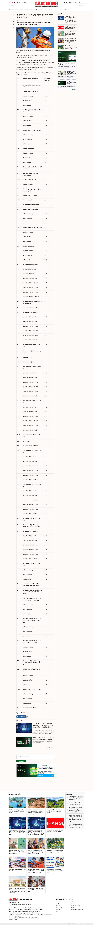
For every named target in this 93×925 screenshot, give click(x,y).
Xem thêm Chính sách (15, 794)
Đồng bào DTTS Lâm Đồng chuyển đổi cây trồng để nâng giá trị (54, 811)
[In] (27, 716)
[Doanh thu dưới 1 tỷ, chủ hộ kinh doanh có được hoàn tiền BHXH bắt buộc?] (61, 33)
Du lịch (51, 9)
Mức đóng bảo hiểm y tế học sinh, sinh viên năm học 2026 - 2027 (54, 871)
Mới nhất (12, 9)
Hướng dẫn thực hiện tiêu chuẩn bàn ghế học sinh (17, 870)
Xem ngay (40, 775)
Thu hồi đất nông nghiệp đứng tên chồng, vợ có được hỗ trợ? (71, 47)
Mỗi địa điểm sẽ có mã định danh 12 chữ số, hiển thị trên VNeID (16, 811)
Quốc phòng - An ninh (38, 9)
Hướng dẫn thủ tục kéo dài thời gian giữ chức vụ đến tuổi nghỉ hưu (70, 27)
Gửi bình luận (21, 761)
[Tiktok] (66, 899)
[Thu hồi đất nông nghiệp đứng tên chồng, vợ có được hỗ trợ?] (61, 47)
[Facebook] (72, 899)
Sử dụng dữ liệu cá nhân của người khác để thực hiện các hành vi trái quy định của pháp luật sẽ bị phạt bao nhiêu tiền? (71, 20)
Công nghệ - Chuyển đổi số (64, 9)
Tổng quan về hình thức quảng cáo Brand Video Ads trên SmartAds (71, 73)
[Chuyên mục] (9, 3)
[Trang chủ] (9, 9)
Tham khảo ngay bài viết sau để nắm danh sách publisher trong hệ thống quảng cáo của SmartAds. (67, 86)
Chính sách (56, 9)
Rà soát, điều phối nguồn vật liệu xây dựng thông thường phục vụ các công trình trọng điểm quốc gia (35, 812)
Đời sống (27, 9)
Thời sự (20, 9)
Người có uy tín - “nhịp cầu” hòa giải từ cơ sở (75, 803)
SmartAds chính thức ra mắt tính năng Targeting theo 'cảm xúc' (43, 738)
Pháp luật (31, 9)
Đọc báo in (12, 5)
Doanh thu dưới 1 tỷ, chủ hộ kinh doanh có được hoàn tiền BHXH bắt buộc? (70, 34)
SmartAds (20, 747)
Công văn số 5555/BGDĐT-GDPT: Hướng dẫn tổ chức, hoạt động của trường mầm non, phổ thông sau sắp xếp (76, 818)
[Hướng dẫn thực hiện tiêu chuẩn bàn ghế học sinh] (17, 862)
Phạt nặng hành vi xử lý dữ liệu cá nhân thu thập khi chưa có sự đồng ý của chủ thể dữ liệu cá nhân (43, 726)
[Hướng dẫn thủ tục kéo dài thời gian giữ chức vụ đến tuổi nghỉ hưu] (61, 27)
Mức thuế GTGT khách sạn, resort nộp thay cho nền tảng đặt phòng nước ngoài (71, 40)
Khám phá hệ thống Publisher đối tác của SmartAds (71, 82)
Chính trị (16, 9)
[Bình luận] (14, 24)
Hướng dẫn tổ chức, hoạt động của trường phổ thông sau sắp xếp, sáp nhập (76, 826)
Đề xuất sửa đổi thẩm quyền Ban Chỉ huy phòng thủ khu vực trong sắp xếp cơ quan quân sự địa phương (17, 890)
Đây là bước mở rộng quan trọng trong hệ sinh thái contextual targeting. (42, 742)
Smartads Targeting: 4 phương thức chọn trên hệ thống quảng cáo (45, 768)
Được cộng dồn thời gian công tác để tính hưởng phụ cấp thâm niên (36, 890)
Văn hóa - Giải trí (46, 9)
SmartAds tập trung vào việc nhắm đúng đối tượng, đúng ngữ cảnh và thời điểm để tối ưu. (46, 772)
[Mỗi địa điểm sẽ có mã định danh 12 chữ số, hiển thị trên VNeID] (17, 802)
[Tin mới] (12, 3)
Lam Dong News (81, 5)
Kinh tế (23, 9)
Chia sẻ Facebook (21, 716)
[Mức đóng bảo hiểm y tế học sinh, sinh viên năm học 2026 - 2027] (55, 862)
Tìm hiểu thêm (50, 747)
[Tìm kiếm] (14, 2)
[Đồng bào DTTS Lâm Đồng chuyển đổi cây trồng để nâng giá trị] (55, 802)
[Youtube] (69, 899)
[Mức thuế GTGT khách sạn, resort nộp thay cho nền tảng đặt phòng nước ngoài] (61, 40)
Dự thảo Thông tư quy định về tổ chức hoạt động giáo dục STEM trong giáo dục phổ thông (36, 871)
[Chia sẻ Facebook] (14, 22)
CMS (74, 923)
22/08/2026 (21, 2)
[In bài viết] (14, 27)
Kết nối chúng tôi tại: (60, 899)
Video (71, 9)
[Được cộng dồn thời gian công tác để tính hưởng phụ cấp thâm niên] (36, 881)
